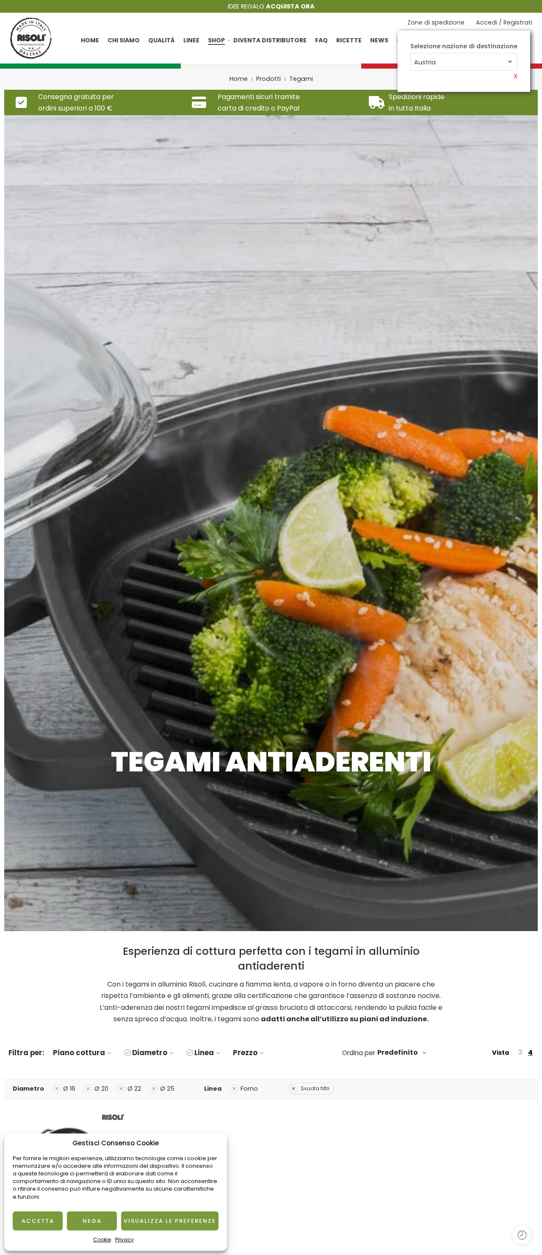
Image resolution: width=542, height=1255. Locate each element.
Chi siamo (124, 40)
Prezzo (245, 1053)
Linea (204, 1053)
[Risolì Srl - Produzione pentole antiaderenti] (31, 38)
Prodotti (268, 79)
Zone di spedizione (436, 22)
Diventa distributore (270, 40)
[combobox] (463, 62)
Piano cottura (79, 1053)
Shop (216, 40)
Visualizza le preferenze (170, 1221)
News (379, 40)
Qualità (161, 40)
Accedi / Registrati (504, 22)
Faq (321, 40)
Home (90, 40)
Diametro (149, 1053)
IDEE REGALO (271, 6)
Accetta (38, 1221)
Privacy (124, 1239)
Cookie (102, 1239)
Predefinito (397, 1052)
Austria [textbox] (425, 62)
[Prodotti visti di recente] (521, 1234)
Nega (92, 1221)
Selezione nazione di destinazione (463, 46)
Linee (191, 40)
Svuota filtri (315, 1088)
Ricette (349, 40)
